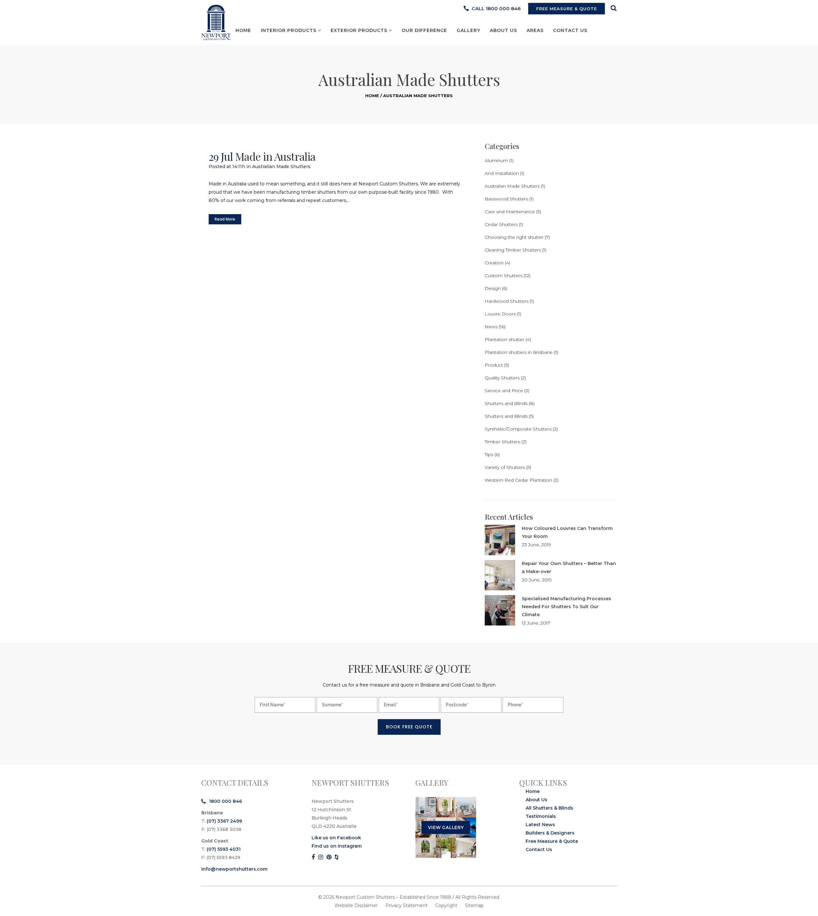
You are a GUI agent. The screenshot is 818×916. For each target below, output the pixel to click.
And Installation (502, 173)
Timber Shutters (502, 442)
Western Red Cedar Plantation (518, 480)
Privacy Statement (406, 905)
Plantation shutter (504, 339)
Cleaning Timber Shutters (513, 250)
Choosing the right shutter (514, 237)
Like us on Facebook (336, 838)
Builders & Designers (550, 833)
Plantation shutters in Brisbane (519, 352)
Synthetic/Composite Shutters (518, 429)
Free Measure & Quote (552, 841)
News (491, 327)
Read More (225, 219)
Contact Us (539, 849)
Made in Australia (275, 156)
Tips (489, 454)
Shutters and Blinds (506, 403)
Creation (494, 263)
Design (493, 288)
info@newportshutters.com (234, 869)
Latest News (540, 824)
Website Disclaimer (356, 905)
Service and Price (504, 390)
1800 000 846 (225, 801)
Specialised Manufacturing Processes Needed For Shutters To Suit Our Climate (566, 606)
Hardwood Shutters (507, 301)
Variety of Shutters (505, 467)
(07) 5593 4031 (224, 849)
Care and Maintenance (510, 211)
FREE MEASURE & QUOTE (566, 8)
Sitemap (474, 905)
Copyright (446, 905)
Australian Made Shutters (281, 166)
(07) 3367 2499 (224, 821)
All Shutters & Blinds (549, 808)
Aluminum (496, 160)
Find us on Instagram (337, 846)
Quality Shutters (502, 378)
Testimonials (541, 816)
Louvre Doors (500, 314)
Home (372, 95)
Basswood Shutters (506, 199)
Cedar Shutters (501, 224)
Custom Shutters (503, 275)
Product (494, 365)
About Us (536, 800)
